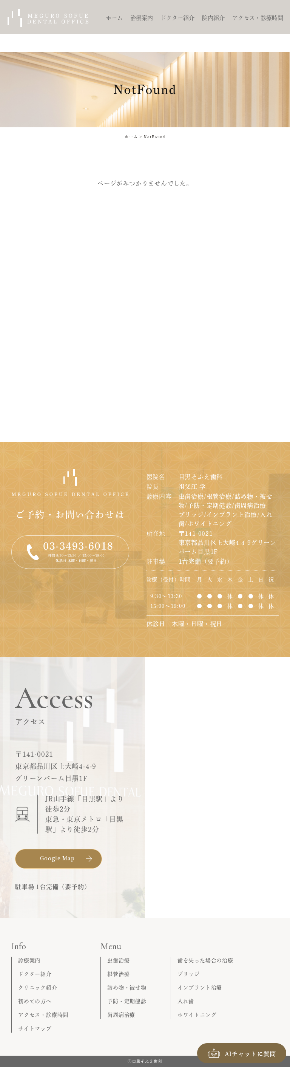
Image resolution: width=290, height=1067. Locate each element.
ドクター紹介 (35, 974)
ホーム (131, 137)
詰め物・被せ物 (127, 987)
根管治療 (118, 974)
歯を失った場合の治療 (205, 960)
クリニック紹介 (37, 987)
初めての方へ (35, 1001)
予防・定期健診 (127, 1001)
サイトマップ (35, 1028)
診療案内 (29, 960)
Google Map (57, 858)
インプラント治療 (199, 987)
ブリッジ (188, 974)
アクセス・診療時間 (43, 1015)
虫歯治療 (118, 960)
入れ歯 (185, 1001)
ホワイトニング (197, 1015)
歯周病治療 (121, 1015)
